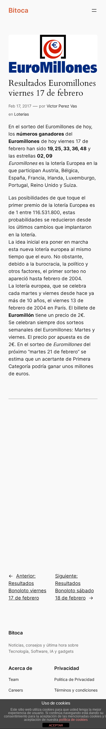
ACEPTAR (56, 725)
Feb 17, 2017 (19, 106)
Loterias (21, 114)
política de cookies (73, 720)
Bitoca (18, 10)
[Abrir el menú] (94, 10)
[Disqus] (53, 482)
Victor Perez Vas (62, 106)
